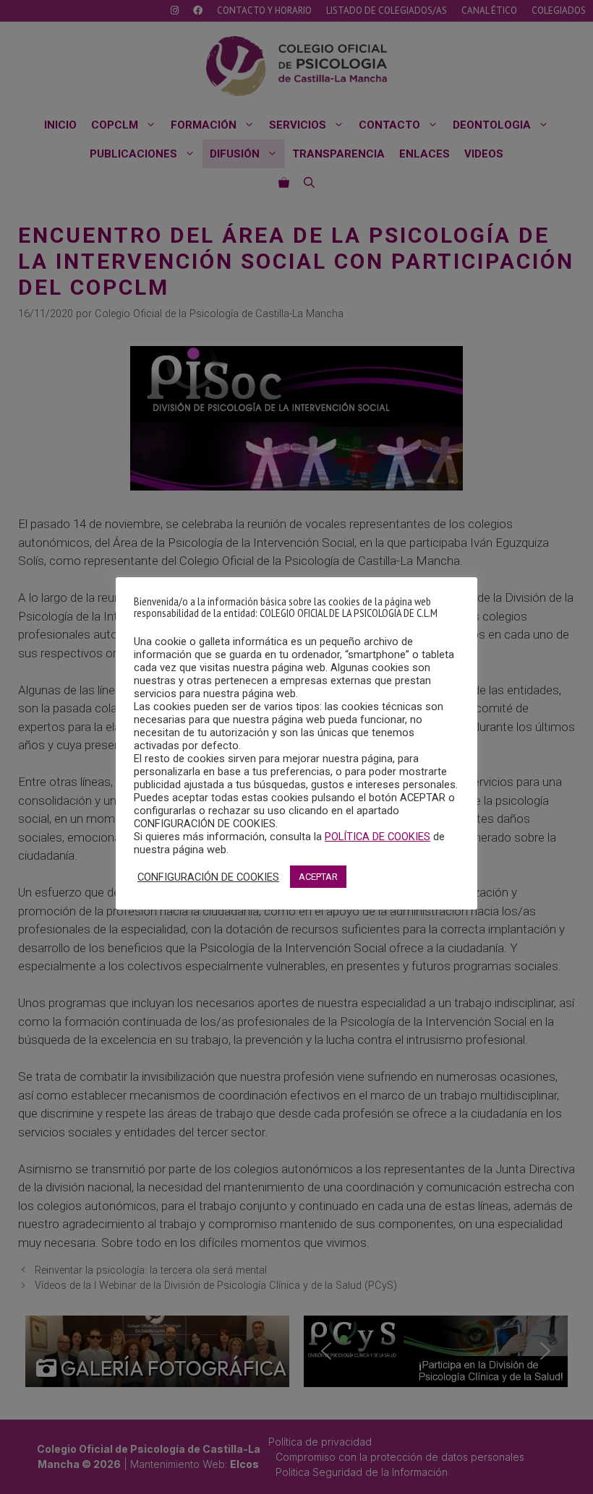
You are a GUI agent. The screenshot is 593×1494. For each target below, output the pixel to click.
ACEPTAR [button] (318, 876)
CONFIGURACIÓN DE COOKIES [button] (208, 877)
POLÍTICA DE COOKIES (377, 836)
